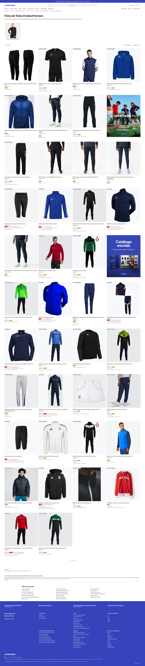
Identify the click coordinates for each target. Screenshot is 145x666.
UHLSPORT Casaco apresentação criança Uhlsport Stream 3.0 (19, 363)
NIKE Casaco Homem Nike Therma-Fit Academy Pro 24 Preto (18, 503)
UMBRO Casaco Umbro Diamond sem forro (116, 223)
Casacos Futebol (93, 595)
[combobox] (136, 45)
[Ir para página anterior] (68, 560)
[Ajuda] (133, 5)
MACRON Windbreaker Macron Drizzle (81, 363)
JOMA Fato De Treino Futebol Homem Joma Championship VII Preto (88, 223)
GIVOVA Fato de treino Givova (79, 270)
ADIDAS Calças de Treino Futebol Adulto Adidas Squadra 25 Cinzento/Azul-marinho (18, 410)
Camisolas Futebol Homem (61, 598)
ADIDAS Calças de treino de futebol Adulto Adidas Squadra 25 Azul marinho (88, 318)
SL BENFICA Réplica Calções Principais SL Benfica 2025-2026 (86, 409)
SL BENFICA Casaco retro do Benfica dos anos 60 (118, 503)
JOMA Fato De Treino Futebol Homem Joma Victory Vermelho (18, 548)
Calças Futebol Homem (26, 588)
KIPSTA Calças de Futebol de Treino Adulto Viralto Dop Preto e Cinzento (21, 270)
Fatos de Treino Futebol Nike (27, 592)
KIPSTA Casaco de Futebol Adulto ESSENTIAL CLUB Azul (119, 456)
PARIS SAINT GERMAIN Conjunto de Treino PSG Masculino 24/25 (121, 317)
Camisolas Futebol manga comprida (97, 593)
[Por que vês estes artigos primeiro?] (124, 45)
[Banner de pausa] (138, 1)
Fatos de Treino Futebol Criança (62, 593)
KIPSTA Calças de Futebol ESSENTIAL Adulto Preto (50, 177)
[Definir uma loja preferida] (131, 5)
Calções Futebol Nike (60, 595)
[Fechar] (139, 1)
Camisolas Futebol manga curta (62, 590)
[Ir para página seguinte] (76, 560)
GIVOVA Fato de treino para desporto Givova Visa (84, 456)
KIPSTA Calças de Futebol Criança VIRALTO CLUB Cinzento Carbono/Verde (120, 178)
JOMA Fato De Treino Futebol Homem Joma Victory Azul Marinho (53, 409)
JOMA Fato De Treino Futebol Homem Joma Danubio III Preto (52, 548)
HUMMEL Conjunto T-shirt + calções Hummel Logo (50, 83)
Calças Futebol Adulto (94, 588)
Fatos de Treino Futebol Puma (27, 593)
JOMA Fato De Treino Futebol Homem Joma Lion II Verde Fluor (19, 317)
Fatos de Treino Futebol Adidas (28, 595)
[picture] (21, 65)
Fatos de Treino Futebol (60, 597)
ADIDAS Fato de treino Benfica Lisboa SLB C (49, 456)
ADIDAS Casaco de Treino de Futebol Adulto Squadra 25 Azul (87, 83)
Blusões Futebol (25, 598)
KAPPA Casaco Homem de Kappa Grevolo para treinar (119, 83)
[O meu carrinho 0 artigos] (139, 5)
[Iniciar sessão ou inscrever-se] (136, 5)
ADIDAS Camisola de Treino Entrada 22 (47, 270)
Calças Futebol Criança (95, 592)
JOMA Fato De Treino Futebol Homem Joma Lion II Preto (119, 363)
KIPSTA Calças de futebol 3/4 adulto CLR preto (15, 223)
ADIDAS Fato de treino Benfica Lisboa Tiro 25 (49, 503)
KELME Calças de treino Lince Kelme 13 (13, 456)
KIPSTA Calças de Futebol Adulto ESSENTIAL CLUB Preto (85, 177)
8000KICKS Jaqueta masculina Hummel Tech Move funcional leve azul (21, 130)
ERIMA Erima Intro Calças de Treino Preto (82, 503)
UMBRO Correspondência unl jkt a (46, 317)
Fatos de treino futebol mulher (13, 39)
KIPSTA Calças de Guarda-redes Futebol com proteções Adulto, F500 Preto (21, 84)
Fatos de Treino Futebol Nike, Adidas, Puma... (31, 597)
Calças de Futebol (25, 590)
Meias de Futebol (93, 590)
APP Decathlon (124, 8)
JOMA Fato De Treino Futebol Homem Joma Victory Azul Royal (53, 363)
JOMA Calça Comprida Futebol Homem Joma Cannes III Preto (87, 130)
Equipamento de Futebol (95, 597)
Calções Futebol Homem (61, 588)
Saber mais (124, 133)
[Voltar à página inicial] (10, 5)
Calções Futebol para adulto (61, 592)
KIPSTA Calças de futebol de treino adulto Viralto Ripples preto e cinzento (53, 131)
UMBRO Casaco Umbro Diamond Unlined (48, 223)
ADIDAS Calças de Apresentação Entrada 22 (117, 409)
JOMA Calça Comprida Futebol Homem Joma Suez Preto (17, 177)
